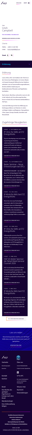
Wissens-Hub (21, 387)
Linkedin (11, 55)
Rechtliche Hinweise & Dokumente (16, 415)
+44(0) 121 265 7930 (13, 47)
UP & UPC (20, 376)
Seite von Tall (16, 428)
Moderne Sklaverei (16, 419)
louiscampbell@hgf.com (14, 49)
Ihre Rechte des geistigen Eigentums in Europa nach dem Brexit (8, 394)
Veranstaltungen (22, 393)
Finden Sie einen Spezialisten (23, 368)
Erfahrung (6, 64)
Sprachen (18, 3)
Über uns (20, 362)
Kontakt (4, 376)
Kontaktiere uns (16, 345)
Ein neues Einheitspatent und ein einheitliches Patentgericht (22, 381)
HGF (4, 3)
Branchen (4, 368)
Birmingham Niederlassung (11, 38)
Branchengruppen (6, 365)
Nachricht (20, 390)
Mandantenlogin (7, 401)
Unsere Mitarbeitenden (22, 365)
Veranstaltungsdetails (12, 155)
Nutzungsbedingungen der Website (16, 422)
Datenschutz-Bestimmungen (16, 417)
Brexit (4, 387)
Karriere (4, 379)
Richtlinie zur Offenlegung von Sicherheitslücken (16, 424)
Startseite (5, 362)
